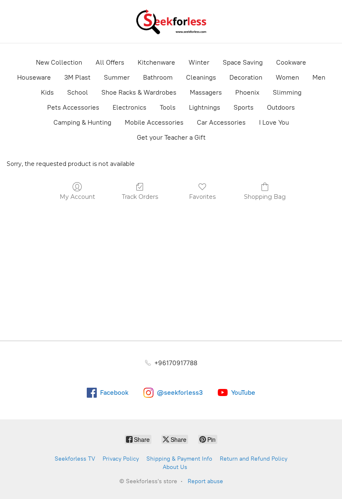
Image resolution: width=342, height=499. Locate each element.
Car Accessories (221, 122)
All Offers (110, 62)
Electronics (129, 107)
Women (287, 77)
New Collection (59, 62)
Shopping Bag (265, 197)
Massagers (206, 92)
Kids (47, 92)
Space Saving (243, 62)
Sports (244, 107)
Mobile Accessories (154, 122)
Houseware (34, 77)
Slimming (287, 92)
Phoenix (247, 92)
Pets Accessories (73, 107)
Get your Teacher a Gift (171, 137)
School (77, 92)
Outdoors (281, 107)
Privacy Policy (121, 458)
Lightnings (204, 107)
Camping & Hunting (82, 122)
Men (318, 77)
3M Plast (77, 77)
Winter (199, 62)
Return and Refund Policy (253, 458)
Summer (117, 77)
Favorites (202, 197)
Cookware (291, 62)
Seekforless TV (75, 458)
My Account (77, 197)
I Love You (274, 122)
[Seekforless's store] (171, 21)
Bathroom (158, 77)
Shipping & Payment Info (179, 458)
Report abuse (205, 481)
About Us (175, 467)
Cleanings (201, 77)
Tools (168, 107)
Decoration (245, 77)
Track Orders (140, 197)
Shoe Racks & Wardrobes (138, 92)
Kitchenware (156, 62)
